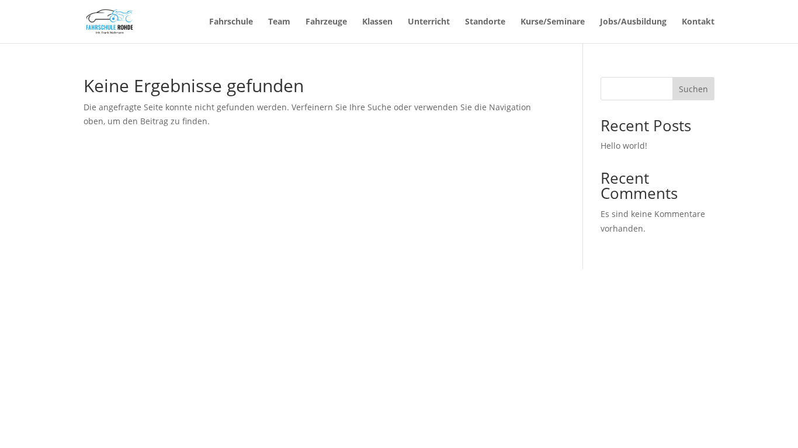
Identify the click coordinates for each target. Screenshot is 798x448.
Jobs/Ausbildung (633, 22)
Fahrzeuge (326, 22)
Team (279, 22)
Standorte (485, 22)
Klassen (377, 22)
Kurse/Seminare (553, 22)
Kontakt (698, 22)
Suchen (693, 88)
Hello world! (624, 145)
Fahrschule (231, 22)
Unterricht (429, 22)
